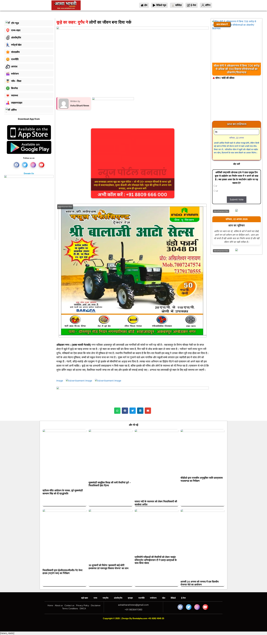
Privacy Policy (82, 605)
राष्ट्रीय (105, 598)
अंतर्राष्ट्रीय (118, 598)
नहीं (216, 191)
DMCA (83, 608)
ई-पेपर (183, 598)
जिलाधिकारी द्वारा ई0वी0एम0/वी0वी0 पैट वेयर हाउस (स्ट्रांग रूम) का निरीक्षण (62, 572)
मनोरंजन (153, 598)
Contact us (69, 605)
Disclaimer (96, 605)
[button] (117, 411)
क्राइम (130, 598)
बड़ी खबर (84, 598)
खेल (163, 598)
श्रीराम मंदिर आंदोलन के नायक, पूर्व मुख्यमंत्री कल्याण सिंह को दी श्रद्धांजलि (63, 492)
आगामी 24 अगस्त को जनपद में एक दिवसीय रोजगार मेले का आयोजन (200, 583)
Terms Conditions (70, 608)
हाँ (216, 186)
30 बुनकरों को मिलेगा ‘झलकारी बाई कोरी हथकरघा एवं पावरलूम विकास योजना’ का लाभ (108, 567)
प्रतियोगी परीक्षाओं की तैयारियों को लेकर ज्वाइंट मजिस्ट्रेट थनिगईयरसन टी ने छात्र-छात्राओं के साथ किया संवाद (156, 560)
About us (59, 605)
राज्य (95, 598)
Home (50, 605)
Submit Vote (236, 199)
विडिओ (173, 598)
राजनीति (141, 598)
